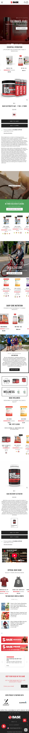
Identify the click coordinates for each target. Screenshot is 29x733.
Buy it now (14, 125)
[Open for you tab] (24, 720)
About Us (14, 721)
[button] (9, 70)
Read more (14, 369)
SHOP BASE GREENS (14, 273)
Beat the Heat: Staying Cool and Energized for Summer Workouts (18, 614)
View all (14, 599)
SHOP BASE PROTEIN (14, 209)
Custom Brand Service (17, 731)
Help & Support (14, 724)
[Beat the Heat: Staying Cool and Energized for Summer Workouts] (5, 616)
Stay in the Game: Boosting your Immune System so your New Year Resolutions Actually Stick (18, 605)
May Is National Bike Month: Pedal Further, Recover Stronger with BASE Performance (18, 623)
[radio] (14, 114)
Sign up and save (14, 712)
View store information (8, 133)
